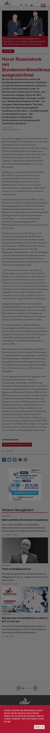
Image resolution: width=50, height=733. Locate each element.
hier (8, 721)
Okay (37, 727)
